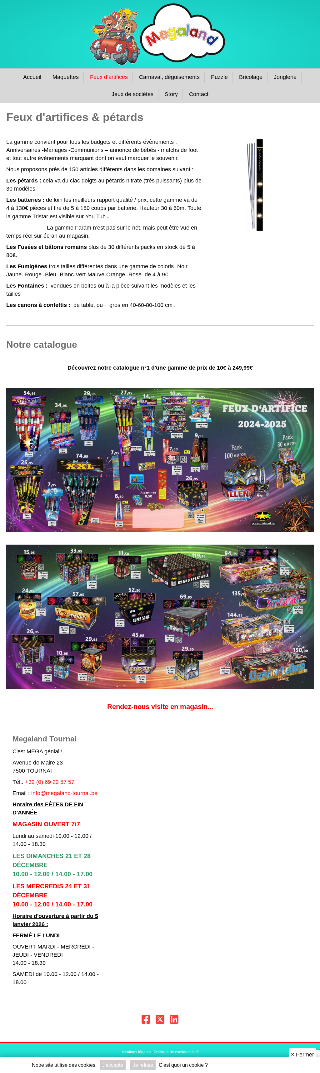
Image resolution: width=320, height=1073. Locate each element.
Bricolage (250, 77)
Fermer (302, 1054)
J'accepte (112, 1065)
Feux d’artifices (109, 77)
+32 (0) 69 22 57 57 (49, 782)
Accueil (32, 77)
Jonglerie (285, 77)
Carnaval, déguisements (169, 77)
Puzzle (219, 77)
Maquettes (65, 77)
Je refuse (143, 1065)
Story (171, 94)
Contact (198, 94)
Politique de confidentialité (176, 1052)
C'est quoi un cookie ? (183, 1065)
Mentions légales (136, 1052)
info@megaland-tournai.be (64, 793)
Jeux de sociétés (132, 94)
